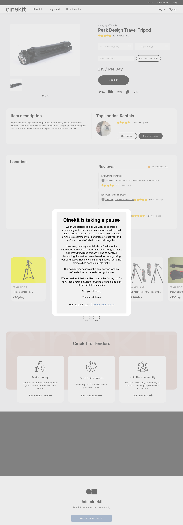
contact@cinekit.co (104, 304)
